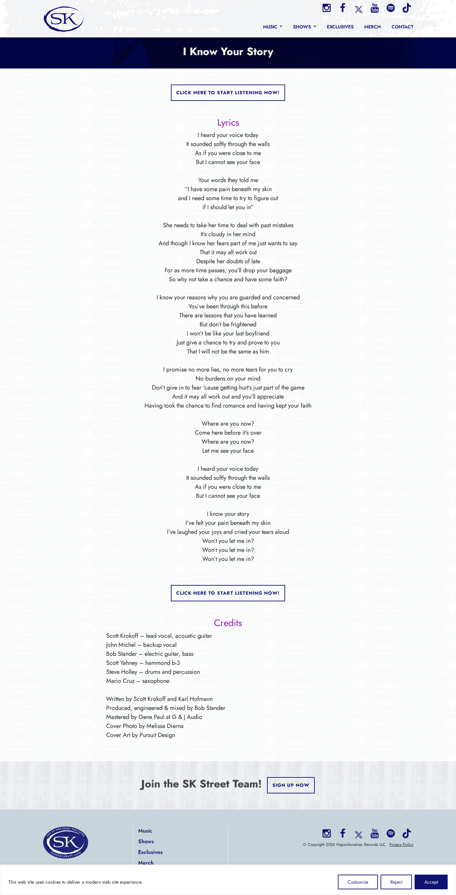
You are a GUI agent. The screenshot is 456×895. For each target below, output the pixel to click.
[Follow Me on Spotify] (390, 8)
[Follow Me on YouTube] (374, 8)
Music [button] (271, 26)
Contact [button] (402, 26)
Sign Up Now (291, 785)
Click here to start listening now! (228, 92)
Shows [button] (302, 26)
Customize (358, 882)
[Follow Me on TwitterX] (358, 8)
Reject (396, 882)
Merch (146, 863)
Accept (431, 882)
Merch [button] (372, 26)
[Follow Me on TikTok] (406, 8)
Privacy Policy (401, 845)
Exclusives (150, 852)
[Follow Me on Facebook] (342, 8)
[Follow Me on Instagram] (326, 8)
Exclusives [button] (340, 26)
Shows (146, 841)
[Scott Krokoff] (64, 18)
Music (145, 831)
